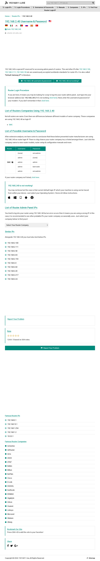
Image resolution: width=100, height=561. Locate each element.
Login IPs (8, 7)
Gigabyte (10, 498)
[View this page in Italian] (10, 26)
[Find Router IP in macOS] (9, 197)
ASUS (9, 458)
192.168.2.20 (12, 271)
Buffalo (10, 474)
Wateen (10, 518)
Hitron (9, 502)
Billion (9, 470)
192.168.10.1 (12, 424)
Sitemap (92, 558)
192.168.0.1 (11, 420)
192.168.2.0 (11, 263)
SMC (11, 125)
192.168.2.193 (12, 259)
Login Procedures (23, 7)
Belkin (9, 466)
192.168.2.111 (10, 72)
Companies (74, 7)
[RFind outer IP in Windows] (15, 197)
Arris (9, 454)
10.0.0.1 (10, 436)
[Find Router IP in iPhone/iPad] (21, 197)
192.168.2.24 (12, 279)
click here (53, 98)
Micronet (10, 514)
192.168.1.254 (12, 428)
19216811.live (17, 3)
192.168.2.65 (12, 255)
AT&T (9, 462)
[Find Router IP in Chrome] (32, 197)
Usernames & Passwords (44, 7)
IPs (84, 7)
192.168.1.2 (11, 432)
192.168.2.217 (12, 275)
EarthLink (11, 490)
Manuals (62, 7)
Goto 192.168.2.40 (14, 29)
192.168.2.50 (22, 72)
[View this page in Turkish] (35, 26)
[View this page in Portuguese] (20, 26)
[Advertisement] (50, 50)
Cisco (9, 478)
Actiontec (11, 446)
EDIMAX (10, 494)
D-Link (9, 482)
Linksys (10, 510)
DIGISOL (10, 486)
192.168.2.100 (84, 69)
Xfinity (9, 522)
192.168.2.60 (12, 267)
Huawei (10, 506)
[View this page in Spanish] (30, 26)
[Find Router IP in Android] (26, 197)
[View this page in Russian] (25, 26)
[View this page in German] (6, 26)
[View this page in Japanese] (15, 26)
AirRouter (11, 450)
